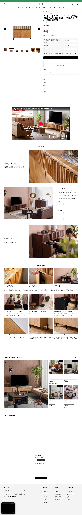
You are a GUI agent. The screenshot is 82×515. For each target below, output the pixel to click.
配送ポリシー (69, 499)
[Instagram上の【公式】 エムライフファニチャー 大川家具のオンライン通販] (6, 496)
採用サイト (56, 497)
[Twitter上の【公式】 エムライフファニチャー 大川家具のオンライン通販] (10, 496)
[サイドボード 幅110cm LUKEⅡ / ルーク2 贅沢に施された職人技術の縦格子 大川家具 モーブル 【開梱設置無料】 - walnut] (4, 443)
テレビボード (44, 7)
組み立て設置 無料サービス (59, 494)
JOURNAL (56, 491)
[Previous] (5, 29)
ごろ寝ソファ (20, 7)
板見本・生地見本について (48, 91)
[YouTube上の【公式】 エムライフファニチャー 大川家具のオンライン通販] (4, 496)
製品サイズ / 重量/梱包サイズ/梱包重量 (50, 72)
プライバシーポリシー (70, 494)
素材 (44, 79)
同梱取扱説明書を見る (61, 65)
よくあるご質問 (69, 491)
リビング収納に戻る (41, 477)
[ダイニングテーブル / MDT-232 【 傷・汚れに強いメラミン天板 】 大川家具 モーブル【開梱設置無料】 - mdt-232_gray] (64, 407)
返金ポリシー (69, 497)
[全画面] (12, 503)
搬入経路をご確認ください (49, 48)
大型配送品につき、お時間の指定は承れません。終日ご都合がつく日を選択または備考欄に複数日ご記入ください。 (53, 53)
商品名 (44, 69)
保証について (45, 85)
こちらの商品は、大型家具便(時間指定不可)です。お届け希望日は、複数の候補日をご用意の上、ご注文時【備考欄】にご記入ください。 (53, 41)
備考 (44, 88)
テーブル (49, 7)
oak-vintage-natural (47, 31)
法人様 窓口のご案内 (58, 496)
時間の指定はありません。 (72, 53)
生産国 (44, 82)
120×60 (66, 218)
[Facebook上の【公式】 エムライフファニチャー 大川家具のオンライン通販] (8, 496)
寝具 (33, 7)
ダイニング (55, 7)
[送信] (24, 490)
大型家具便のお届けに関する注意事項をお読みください (60, 62)
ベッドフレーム (61, 7)
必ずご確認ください (47, 45)
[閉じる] (13, 503)
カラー (44, 76)
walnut (44, 31)
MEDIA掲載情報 (57, 499)
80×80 (60, 218)
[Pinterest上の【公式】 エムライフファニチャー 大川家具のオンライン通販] (13, 496)
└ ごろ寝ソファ (45, 491)
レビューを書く (41, 460)
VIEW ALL (76, 357)
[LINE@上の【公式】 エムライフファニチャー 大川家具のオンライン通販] (15, 496)
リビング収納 (38, 7)
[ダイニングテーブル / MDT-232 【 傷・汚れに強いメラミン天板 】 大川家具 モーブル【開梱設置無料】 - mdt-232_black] (66, 407)
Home (44, 11)
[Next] (39, 29)
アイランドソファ (28, 7)
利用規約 (68, 496)
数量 (44, 35)
